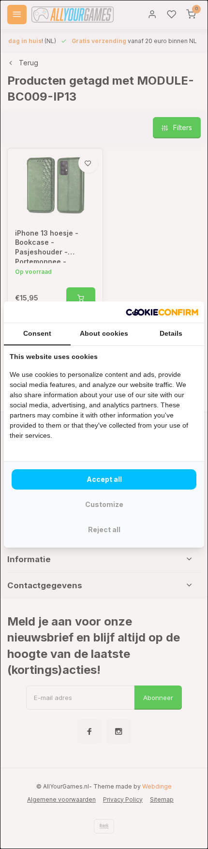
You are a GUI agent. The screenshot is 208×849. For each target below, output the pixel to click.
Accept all (104, 479)
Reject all (104, 529)
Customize (104, 504)
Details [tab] (171, 333)
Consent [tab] (37, 333)
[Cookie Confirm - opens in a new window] (162, 312)
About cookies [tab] (104, 333)
